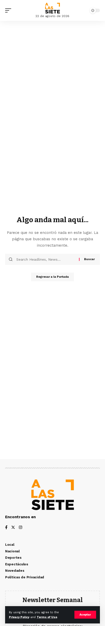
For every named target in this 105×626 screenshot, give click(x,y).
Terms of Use (47, 617)
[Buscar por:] (45, 259)
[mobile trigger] (9, 10)
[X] (13, 527)
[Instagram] (20, 527)
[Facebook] (6, 527)
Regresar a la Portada (52, 276)
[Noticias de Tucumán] (52, 8)
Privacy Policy (19, 617)
